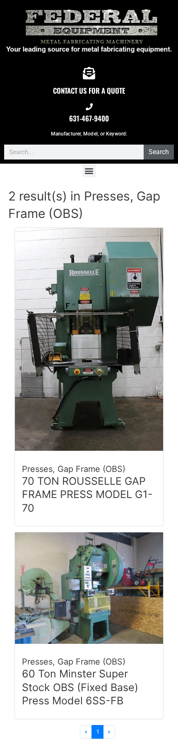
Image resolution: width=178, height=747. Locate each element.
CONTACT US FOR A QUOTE (89, 90)
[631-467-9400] (89, 106)
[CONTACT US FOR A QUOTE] (89, 73)
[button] (89, 170)
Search (159, 152)
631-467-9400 (89, 118)
